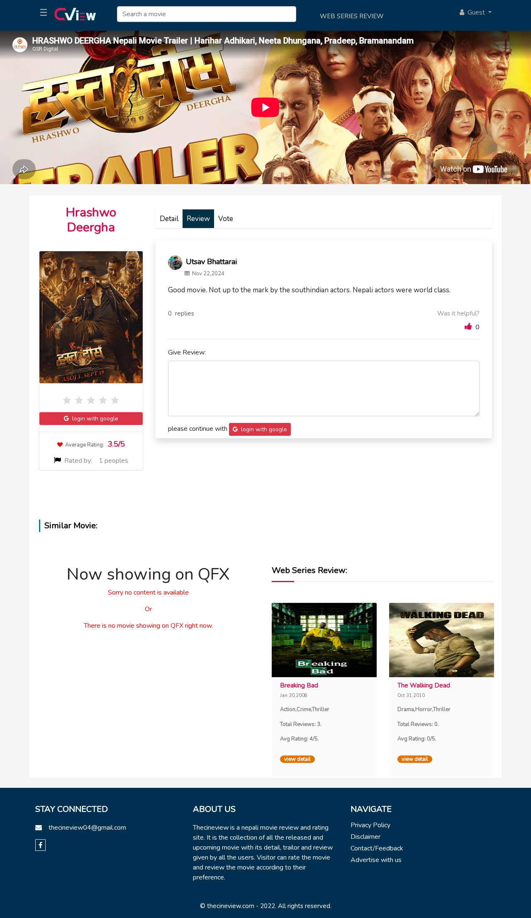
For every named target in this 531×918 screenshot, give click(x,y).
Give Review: (187, 352)
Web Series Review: (309, 570)
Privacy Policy (370, 825)
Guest (475, 12)
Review (198, 218)
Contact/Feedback (377, 848)
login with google (93, 419)
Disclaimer (365, 836)
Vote (225, 218)
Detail (169, 218)
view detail (297, 759)
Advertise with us (376, 860)
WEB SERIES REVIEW (352, 16)
